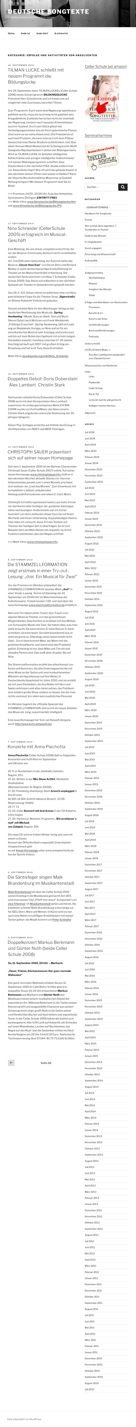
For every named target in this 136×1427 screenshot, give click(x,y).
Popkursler (94, 382)
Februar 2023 (92, 512)
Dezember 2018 (93, 790)
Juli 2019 (89, 747)
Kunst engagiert (93, 248)
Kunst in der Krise (98, 318)
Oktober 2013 (92, 1148)
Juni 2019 (90, 753)
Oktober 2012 (92, 1222)
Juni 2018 (90, 827)
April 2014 (90, 1111)
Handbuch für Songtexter (98, 213)
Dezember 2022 (93, 524)
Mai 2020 (90, 697)
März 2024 (91, 450)
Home (11, 33)
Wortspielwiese (97, 277)
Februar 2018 (92, 852)
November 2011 (93, 1290)
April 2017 (90, 913)
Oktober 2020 (92, 666)
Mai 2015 (90, 1031)
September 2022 (94, 537)
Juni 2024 (90, 438)
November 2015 (93, 1006)
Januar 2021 (91, 648)
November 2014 (93, 1068)
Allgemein (90, 412)
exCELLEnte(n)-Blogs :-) (97, 349)
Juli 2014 (89, 1092)
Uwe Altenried (16, 903)
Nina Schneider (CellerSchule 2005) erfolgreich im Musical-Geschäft (37, 234)
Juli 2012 (89, 1241)
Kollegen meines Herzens (102, 405)
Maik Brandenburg (19, 891)
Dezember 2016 (93, 932)
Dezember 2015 (93, 1000)
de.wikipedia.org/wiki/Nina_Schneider (45, 356)
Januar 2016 (91, 994)
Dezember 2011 (93, 1284)
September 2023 (94, 481)
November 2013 (93, 1142)
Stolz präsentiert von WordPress (24, 1419)
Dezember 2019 (93, 722)
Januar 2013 (91, 1204)
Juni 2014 (90, 1099)
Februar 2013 (92, 1197)
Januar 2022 (91, 580)
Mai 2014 (90, 1105)
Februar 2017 (92, 926)
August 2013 (92, 1160)
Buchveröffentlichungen (102, 330)
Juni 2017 (90, 901)
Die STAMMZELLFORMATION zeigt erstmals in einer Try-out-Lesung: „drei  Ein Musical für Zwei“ (42, 570)
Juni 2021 (90, 623)
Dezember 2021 (93, 586)
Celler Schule (96, 388)
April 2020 (90, 704)
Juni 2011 (90, 1321)
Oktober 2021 (92, 599)
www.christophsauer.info (45, 474)
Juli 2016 (89, 963)
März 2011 (90, 1339)
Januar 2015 (91, 1055)
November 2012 (93, 1216)
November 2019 (93, 728)
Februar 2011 (92, 1346)
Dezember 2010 (93, 1358)
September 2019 (94, 741)
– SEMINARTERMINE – (97, 207)
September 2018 (94, 808)
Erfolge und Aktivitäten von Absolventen (106, 302)
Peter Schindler (62, 919)
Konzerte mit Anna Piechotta (36, 746)
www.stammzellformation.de (47, 605)
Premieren (94, 307)
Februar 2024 (92, 457)
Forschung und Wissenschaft (100, 254)
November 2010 (93, 1364)
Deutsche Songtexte (48, 11)
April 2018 (90, 839)
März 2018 (90, 846)
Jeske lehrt (42, 33)
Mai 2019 (90, 759)
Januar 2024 (91, 463)
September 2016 (94, 950)
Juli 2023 (89, 487)
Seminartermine (98, 135)
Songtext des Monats (100, 289)
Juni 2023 (90, 494)
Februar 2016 (92, 988)
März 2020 (91, 710)
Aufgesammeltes (94, 272)
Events (88, 219)
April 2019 (90, 765)
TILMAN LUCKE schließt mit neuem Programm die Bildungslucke (36, 76)
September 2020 (94, 673)
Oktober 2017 (92, 876)
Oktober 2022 (92, 531)
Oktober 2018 (92, 802)
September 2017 (94, 883)
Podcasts (94, 336)
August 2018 (92, 815)
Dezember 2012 (93, 1210)
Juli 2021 (89, 617)
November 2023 (93, 475)
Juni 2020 (90, 691)
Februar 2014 (92, 1123)
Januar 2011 (91, 1352)
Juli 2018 (89, 821)
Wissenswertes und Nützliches (101, 365)
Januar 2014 (91, 1130)
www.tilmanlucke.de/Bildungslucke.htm (51, 201)
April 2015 (90, 1037)
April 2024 (90, 444)
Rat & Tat (94, 394)
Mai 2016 (90, 975)
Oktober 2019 (92, 734)
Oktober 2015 (92, 1012)
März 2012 (90, 1265)
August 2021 (91, 611)
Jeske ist (25, 33)
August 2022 (92, 543)
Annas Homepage (27, 850)
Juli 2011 (89, 1315)
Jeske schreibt (92, 343)
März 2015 (90, 1043)
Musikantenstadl (40, 903)
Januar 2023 (91, 518)
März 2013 (90, 1191)
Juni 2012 (90, 1247)
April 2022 (90, 562)
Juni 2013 (90, 1173)
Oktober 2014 (92, 1074)
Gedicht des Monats (95, 235)
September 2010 (94, 1376)
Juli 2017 (89, 895)
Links (87, 371)
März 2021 (90, 636)
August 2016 (92, 957)
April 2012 (90, 1259)
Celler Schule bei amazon (106, 66)
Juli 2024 (89, 432)
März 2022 (90, 568)
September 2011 (93, 1303)
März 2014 (90, 1117)
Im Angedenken (93, 241)
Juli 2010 (89, 1389)
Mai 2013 (90, 1179)
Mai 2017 (90, 907)
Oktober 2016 (92, 944)
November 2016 (93, 938)
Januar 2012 (91, 1278)
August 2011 (91, 1309)
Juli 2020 (90, 685)
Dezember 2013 (93, 1136)
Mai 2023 (90, 500)
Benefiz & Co (96, 313)
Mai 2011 (90, 1327)
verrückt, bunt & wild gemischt (105, 399)
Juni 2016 (90, 969)
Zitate (92, 295)
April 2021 (90, 629)
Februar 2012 (92, 1272)
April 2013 (90, 1185)
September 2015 (94, 1018)
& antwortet (61, 33)
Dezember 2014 (93, 1062)
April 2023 (90, 506)
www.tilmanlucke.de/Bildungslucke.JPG (37, 205)
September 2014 (94, 1080)
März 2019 (90, 771)
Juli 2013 (89, 1167)
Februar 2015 (92, 1049)
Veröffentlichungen (99, 324)
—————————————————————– (106, 266)
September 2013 (94, 1154)
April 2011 (90, 1333)
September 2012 (94, 1228)
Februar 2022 (92, 574)
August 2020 (92, 679)
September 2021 (94, 605)
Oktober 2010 (92, 1370)
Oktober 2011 (92, 1296)
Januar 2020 (91, 716)
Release (93, 283)
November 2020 (94, 660)
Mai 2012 (90, 1253)
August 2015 (92, 1025)
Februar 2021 (92, 642)
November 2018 (93, 796)
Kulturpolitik (91, 260)
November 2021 (93, 592)
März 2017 (90, 920)
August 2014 (92, 1086)
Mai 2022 (90, 555)
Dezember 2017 (93, 864)
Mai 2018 (90, 833)
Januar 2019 (91, 784)
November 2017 (93, 870)
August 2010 (92, 1383)
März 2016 (90, 981)
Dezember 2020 (93, 654)
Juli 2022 (89, 549)
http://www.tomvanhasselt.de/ (33, 724)
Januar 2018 (91, 858)
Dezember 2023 (93, 469)
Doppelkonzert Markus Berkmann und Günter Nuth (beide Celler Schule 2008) (41, 948)
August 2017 (91, 889)
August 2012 (91, 1234)
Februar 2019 (92, 778)
